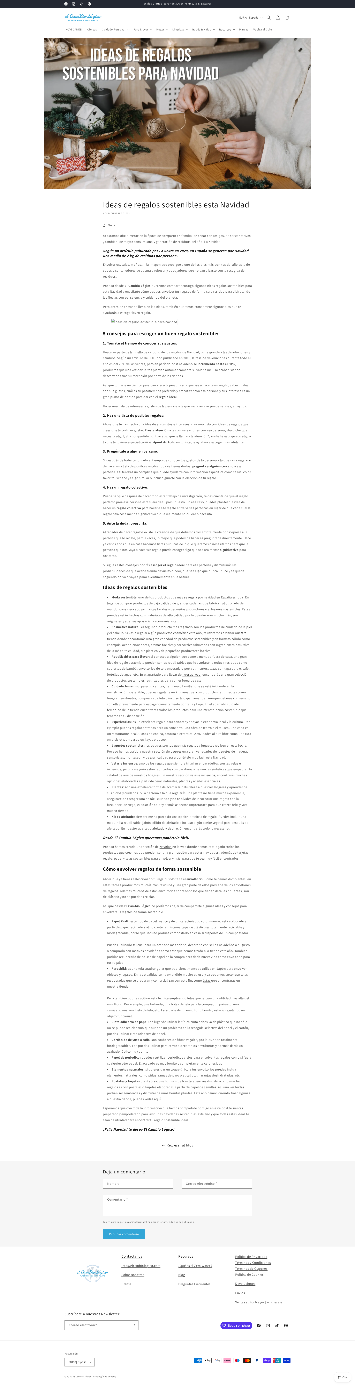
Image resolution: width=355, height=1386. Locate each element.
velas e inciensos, (203, 775)
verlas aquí (153, 1099)
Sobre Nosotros (132, 1275)
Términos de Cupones (251, 1268)
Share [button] (111, 225)
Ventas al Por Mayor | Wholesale (258, 1302)
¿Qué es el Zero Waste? (195, 1266)
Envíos (240, 1293)
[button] (115, 29)
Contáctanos (131, 1256)
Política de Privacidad (251, 1256)
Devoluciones (245, 1283)
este (173, 951)
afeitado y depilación (168, 828)
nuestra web (191, 674)
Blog (181, 1275)
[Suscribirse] (133, 1325)
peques (176, 751)
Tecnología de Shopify (104, 1376)
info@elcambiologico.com (140, 1266)
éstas (207, 980)
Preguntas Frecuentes (194, 1284)
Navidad (166, 847)
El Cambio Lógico (82, 1376)
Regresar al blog (180, 1145)
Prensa (126, 1284)
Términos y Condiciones (253, 1262)
